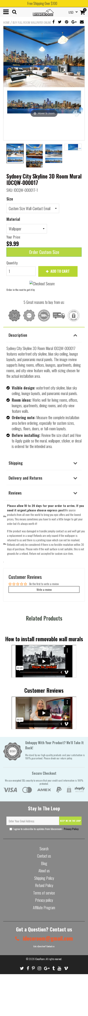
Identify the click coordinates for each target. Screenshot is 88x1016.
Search (44, 848)
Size (9, 199)
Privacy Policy (71, 829)
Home (6, 22)
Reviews (15, 493)
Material (13, 219)
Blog (44, 863)
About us (44, 870)
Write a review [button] (44, 589)
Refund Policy (44, 885)
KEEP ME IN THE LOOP (70, 820)
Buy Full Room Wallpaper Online (32, 22)
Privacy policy (44, 900)
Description (18, 335)
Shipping (16, 463)
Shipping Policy (44, 878)
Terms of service (44, 893)
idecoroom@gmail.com (47, 938)
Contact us (44, 856)
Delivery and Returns (25, 478)
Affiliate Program (44, 907)
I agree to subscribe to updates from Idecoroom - (45, 828)
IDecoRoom (40, 959)
